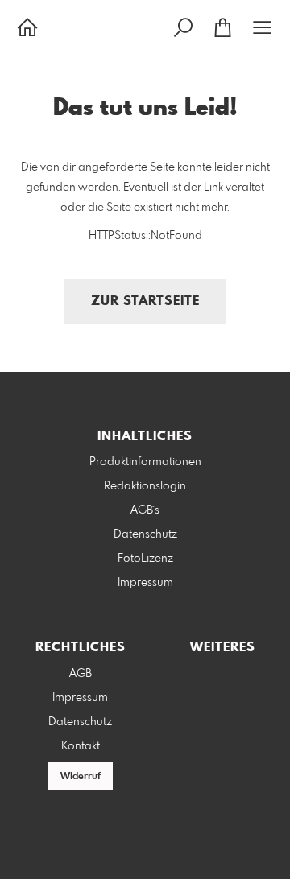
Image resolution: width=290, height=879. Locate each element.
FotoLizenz (145, 558)
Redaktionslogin (145, 486)
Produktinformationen (145, 462)
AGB (80, 673)
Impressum (145, 582)
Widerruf (80, 777)
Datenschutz (145, 534)
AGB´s (145, 510)
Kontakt (80, 746)
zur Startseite (145, 301)
